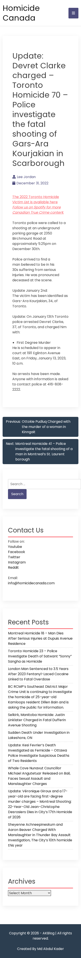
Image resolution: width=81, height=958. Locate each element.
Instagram (17, 562)
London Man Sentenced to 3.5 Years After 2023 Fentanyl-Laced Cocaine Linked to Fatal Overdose (38, 674)
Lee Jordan (26, 176)
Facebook (16, 551)
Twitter (14, 557)
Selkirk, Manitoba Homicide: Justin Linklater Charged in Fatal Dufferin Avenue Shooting (37, 720)
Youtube (15, 546)
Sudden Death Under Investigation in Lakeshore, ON (39, 735)
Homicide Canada (21, 13)
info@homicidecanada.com (31, 583)
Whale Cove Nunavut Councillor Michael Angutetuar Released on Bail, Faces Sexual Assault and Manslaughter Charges (39, 776)
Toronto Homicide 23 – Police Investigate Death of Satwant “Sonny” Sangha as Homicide (40, 656)
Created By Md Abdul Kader (40, 948)
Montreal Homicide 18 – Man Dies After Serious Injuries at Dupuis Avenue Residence (40, 638)
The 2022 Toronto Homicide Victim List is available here (35, 199)
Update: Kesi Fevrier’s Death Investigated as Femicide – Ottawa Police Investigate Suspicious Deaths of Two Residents (38, 753)
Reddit (13, 567)
